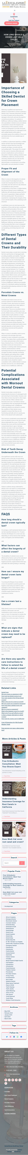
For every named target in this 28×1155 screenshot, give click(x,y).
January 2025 (8, 1015)
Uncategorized (8, 906)
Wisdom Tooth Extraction (13, 1000)
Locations (14, 16)
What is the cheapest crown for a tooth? (12, 711)
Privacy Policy (10, 975)
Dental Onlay (9, 938)
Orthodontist (9, 966)
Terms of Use (10, 992)
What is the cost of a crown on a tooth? (12, 701)
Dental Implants (10, 934)
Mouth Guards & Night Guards (14, 960)
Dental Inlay (9, 936)
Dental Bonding (10, 924)
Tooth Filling (9, 998)
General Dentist (10, 953)
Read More (7, 776)
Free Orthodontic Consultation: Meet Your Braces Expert (12, 876)
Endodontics (9, 947)
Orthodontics (9, 964)
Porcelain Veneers (11, 973)
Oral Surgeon (9, 962)
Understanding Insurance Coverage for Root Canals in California (13, 885)
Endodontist (9, 949)
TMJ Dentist (9, 994)
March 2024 (7, 1018)
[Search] (22, 863)
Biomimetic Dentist (11, 921)
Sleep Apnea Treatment (12, 983)
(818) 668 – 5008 (11, 1070)
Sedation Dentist (10, 981)
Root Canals (9, 979)
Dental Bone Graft (11, 926)
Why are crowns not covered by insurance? (13, 703)
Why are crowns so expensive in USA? (12, 694)
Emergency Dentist (11, 945)
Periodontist (9, 972)
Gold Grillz (9, 955)
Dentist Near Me (10, 940)
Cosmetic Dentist (11, 923)
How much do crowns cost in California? (12, 718)
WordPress (17, 1151)
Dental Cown (5, 692)
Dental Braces (10, 928)
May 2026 (7, 1011)
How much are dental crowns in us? (11, 696)
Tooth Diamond (10, 996)
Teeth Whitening (10, 991)
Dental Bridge (10, 930)
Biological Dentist (11, 919)
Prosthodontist (10, 977)
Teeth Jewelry (10, 989)
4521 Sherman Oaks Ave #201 (14, 1066)
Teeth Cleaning (10, 987)
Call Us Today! (14, 20)
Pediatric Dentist (10, 970)
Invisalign (8, 958)
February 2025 (8, 1013)
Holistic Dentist (10, 957)
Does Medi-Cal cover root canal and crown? (12, 893)
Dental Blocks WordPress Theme (14, 1146)
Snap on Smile (10, 985)
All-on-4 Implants (11, 917)
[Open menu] (15, 10)
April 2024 (7, 1016)
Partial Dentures (10, 968)
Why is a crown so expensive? (9, 709)
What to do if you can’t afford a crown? (12, 713)
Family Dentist (10, 951)
